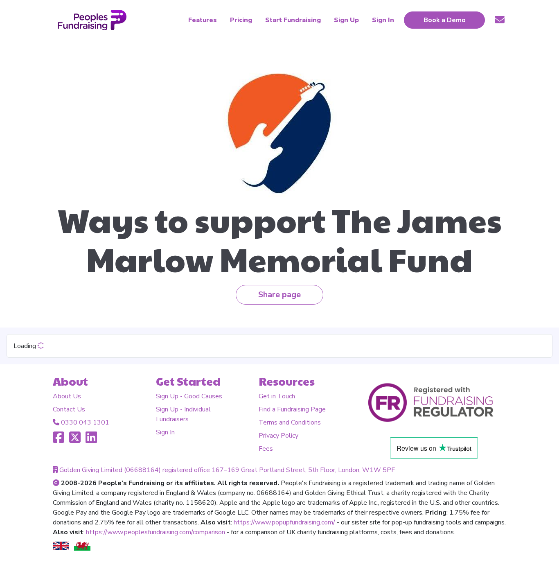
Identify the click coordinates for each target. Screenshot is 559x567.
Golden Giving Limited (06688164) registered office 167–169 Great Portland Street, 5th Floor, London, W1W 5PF (227, 469)
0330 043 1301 (85, 422)
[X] (75, 440)
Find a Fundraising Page (292, 409)
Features (202, 20)
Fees (266, 448)
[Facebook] (58, 440)
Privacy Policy (278, 435)
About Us (67, 396)
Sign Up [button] (346, 20)
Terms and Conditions (290, 422)
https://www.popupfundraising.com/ (284, 522)
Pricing (241, 20)
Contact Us (69, 409)
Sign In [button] (383, 20)
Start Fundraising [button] (293, 20)
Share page (279, 294)
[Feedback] (499, 19)
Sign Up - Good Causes (189, 396)
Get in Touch (277, 396)
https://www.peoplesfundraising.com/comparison (155, 532)
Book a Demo (445, 20)
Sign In (165, 432)
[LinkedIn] (91, 440)
